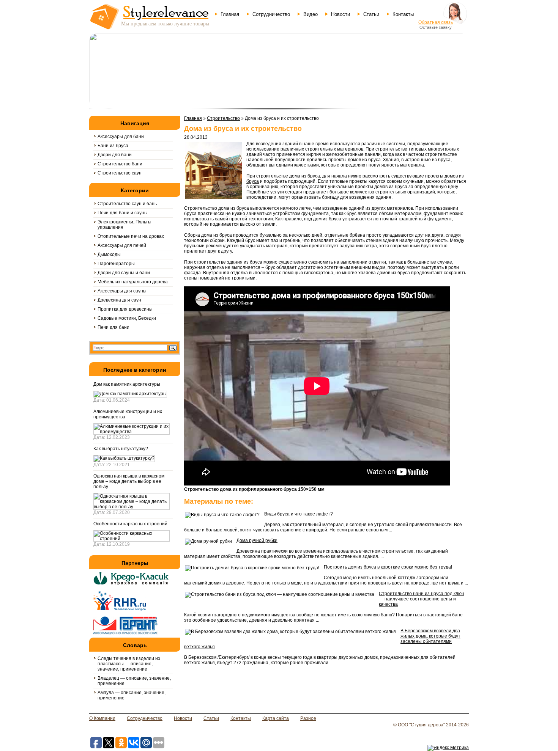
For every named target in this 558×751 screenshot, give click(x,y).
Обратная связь (435, 22)
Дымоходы (109, 254)
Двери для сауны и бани (124, 272)
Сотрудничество (271, 14)
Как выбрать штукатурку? (120, 448)
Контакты (403, 14)
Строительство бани (120, 164)
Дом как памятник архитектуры (126, 384)
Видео (310, 14)
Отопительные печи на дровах (131, 236)
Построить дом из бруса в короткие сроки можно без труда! (388, 567)
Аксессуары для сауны (122, 291)
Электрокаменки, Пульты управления (124, 224)
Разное (308, 718)
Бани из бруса (113, 145)
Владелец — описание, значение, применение (134, 681)
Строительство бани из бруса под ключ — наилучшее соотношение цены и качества (421, 599)
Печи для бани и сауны (123, 212)
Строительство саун (120, 173)
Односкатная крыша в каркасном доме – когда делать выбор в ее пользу (128, 481)
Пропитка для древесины (125, 309)
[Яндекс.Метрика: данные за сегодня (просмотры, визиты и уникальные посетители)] (448, 748)
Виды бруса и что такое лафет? (298, 514)
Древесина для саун (119, 300)
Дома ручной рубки (256, 540)
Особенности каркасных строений (130, 523)
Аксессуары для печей (122, 245)
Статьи (371, 14)
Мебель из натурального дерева (133, 281)
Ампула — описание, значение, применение (132, 695)
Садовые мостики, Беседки (127, 318)
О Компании (102, 718)
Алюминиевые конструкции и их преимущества (127, 414)
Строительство (223, 118)
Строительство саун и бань (127, 203)
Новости (340, 14)
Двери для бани (115, 154)
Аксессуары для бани (121, 136)
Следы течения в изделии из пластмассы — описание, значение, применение (129, 664)
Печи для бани (113, 327)
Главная (230, 14)
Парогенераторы (116, 263)
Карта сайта (275, 718)
